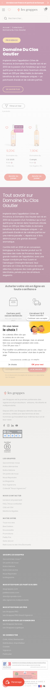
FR (44, 686)
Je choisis (12, 364)
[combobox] (42, 686)
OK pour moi (37, 364)
